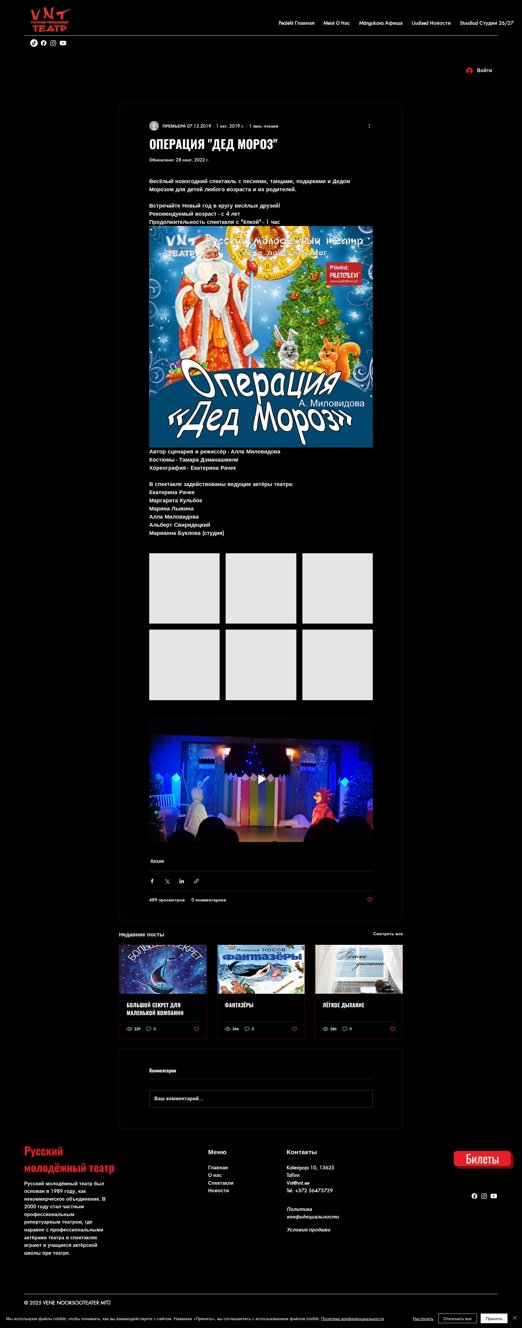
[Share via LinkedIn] (182, 881)
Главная (218, 1167)
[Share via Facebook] (152, 881)
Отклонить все (457, 1318)
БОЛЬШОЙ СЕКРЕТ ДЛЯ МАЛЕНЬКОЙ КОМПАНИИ (155, 1009)
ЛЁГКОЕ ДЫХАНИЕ (343, 1005)
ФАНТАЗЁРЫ (239, 1005)
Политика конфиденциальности (352, 1318)
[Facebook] (43, 43)
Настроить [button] (423, 1318)
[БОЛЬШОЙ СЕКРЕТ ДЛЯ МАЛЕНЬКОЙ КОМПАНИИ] (163, 969)
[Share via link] (196, 881)
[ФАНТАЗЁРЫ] (261, 969)
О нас (215, 1175)
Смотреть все (388, 933)
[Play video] (261, 779)
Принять (494, 1318)
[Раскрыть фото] (184, 588)
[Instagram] (53, 43)
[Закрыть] (514, 1318)
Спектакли (221, 1183)
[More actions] (369, 125)
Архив (157, 860)
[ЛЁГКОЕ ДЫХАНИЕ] (359, 969)
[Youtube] (63, 43)
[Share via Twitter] (167, 881)
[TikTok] (34, 43)
